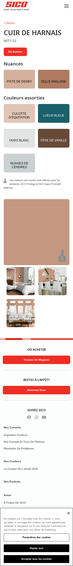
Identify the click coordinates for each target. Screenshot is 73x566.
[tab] (20, 281)
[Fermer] (68, 513)
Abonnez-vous (36, 389)
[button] (65, 6)
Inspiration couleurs (16, 434)
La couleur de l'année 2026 (21, 468)
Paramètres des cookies (36, 537)
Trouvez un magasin (37, 359)
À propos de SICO (15, 502)
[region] (36, 537)
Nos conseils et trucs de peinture (24, 441)
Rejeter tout (36, 548)
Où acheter (15, 51)
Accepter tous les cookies (36, 559)
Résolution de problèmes (19, 448)
